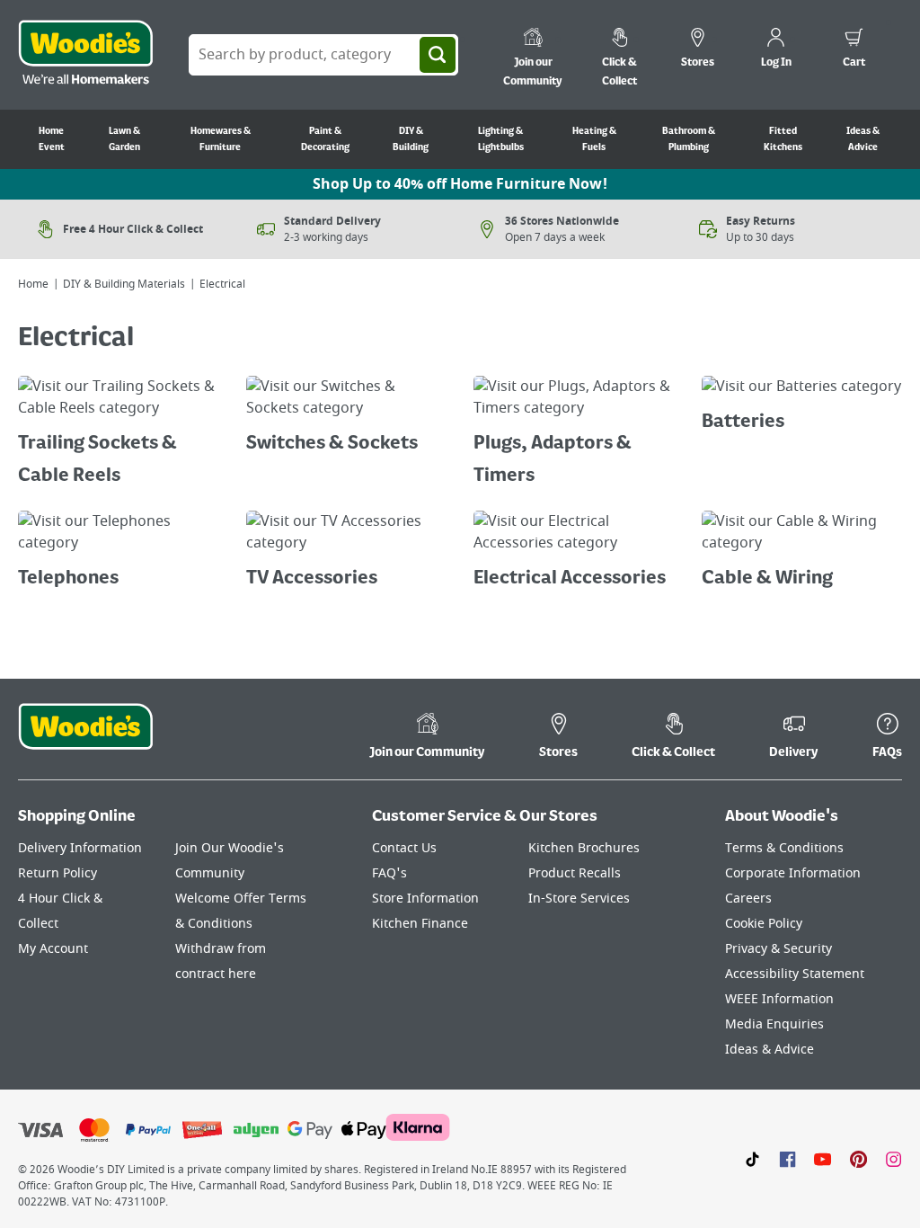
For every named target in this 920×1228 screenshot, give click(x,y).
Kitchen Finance (420, 923)
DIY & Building (411, 139)
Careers (748, 898)
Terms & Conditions (784, 848)
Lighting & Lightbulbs (501, 139)
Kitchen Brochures (584, 848)
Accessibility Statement (794, 974)
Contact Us (404, 848)
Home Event (52, 139)
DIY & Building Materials (124, 284)
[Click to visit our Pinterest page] (858, 1159)
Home (33, 284)
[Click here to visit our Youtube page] (822, 1159)
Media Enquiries (774, 1024)
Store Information (425, 898)
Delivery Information (80, 848)
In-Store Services (579, 898)
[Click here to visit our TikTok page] (752, 1159)
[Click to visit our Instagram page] (893, 1159)
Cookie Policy (763, 923)
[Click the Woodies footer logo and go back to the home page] (85, 738)
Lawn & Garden (124, 139)
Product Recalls (574, 873)
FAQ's (389, 873)
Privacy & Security (778, 948)
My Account (53, 948)
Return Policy (57, 873)
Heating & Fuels (594, 139)
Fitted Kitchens (783, 139)
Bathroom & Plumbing (688, 139)
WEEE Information (779, 999)
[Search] (437, 55)
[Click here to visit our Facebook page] (787, 1159)
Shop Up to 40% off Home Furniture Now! (460, 184)
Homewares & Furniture (220, 139)
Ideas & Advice (863, 139)
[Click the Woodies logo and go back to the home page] (85, 55)
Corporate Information (793, 873)
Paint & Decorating (325, 139)
